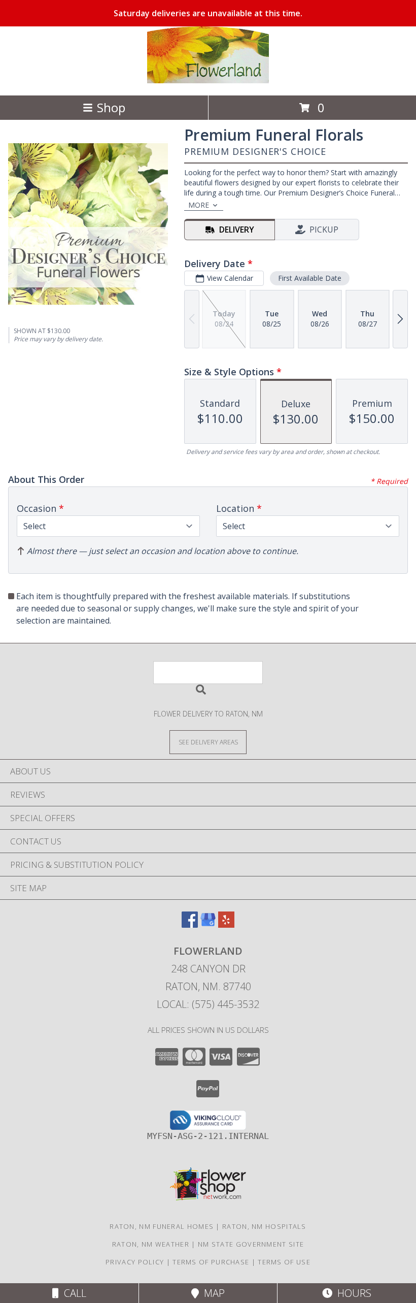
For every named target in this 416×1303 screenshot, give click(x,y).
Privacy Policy (135, 1261)
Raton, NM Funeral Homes (162, 1226)
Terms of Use (284, 1261)
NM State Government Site (251, 1244)
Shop (111, 107)
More (198, 205)
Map (212, 1293)
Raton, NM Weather (150, 1244)
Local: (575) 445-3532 (208, 1004)
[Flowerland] (208, 80)
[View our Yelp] (226, 924)
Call (72, 1293)
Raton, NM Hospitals (264, 1226)
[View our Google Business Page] (208, 924)
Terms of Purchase (210, 1261)
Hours (351, 1293)
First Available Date (309, 278)
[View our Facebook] (190, 924)
